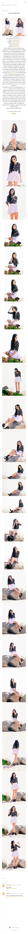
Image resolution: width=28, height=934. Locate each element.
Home (3, 5)
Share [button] (3, 878)
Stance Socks (16, 43)
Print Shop (9, 5)
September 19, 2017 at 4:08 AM (17, 893)
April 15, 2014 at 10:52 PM (16, 885)
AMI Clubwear (16, 40)
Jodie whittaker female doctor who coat (15, 896)
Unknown (8, 885)
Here (14, 114)
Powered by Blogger (15, 927)
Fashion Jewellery (12, 888)
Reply (7, 890)
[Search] (25, 2)
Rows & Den (17, 46)
